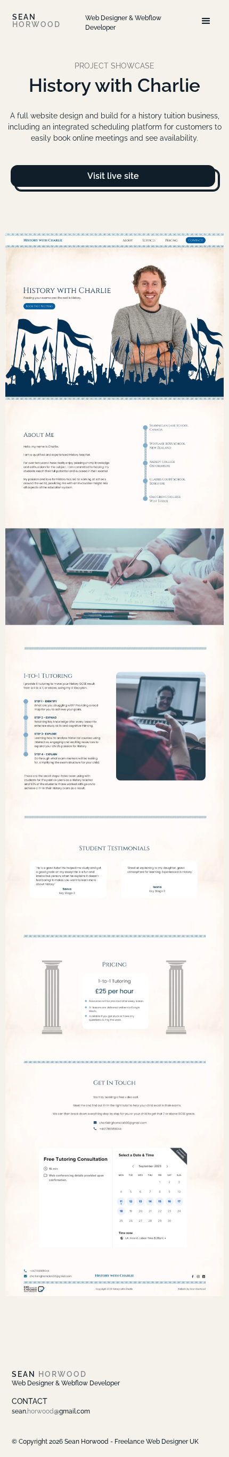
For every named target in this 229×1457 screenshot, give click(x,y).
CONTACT (29, 1401)
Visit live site (113, 176)
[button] (206, 21)
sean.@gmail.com (51, 1411)
